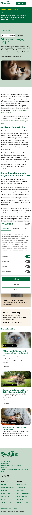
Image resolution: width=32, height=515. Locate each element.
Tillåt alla (16, 279)
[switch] (27, 261)
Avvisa (16, 289)
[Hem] (6, 3)
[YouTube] (8, 476)
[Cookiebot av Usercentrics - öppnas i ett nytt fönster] (23, 224)
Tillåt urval (16, 284)
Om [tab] (26, 228)
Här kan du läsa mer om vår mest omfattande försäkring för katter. (15, 121)
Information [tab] (16, 228)
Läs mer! (11, 20)
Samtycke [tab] (6, 228)
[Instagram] (5, 476)
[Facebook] (2, 476)
